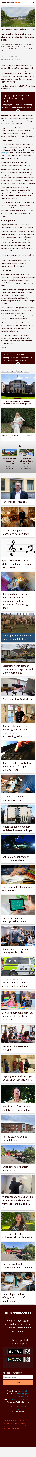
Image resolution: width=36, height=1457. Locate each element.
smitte (13, 371)
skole (26, 371)
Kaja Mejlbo (25, 1391)
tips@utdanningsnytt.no (21, 1394)
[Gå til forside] (12, 2)
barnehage (5, 371)
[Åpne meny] (33, 2)
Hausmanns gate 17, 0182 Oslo (20, 1399)
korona (20, 371)
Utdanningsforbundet (20, 1396)
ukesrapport (5, 153)
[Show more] (18, 110)
